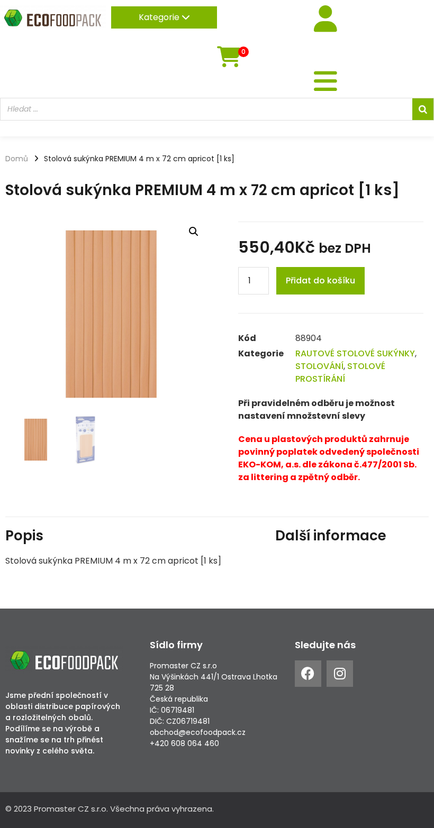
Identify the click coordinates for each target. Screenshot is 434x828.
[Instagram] (340, 673)
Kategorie (160, 17)
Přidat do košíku (320, 280)
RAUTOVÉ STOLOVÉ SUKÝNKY (355, 353)
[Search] (422, 109)
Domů (16, 158)
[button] (193, 231)
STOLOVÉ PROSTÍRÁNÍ (340, 372)
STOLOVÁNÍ (319, 366)
